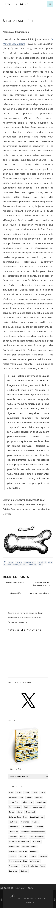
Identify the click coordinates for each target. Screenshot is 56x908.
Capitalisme (41, 802)
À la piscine (13, 866)
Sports (33, 856)
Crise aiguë (30, 812)
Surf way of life (14, 593)
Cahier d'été (27, 802)
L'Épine (35, 822)
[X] (28, 711)
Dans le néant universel (14, 583)
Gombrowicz (29, 562)
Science (12, 856)
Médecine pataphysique (19, 841)
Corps (11, 812)
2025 (34, 792)
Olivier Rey (31, 565)
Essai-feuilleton (36, 817)
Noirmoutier (14, 846)
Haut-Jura (13, 822)
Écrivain (24, 871)
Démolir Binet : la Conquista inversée (41, 584)
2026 (42, 792)
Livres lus (13, 837)
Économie (13, 871)
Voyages (43, 856)
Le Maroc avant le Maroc (41, 593)
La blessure (14, 827)
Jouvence (25, 822)
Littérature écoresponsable (33, 832)
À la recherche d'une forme (33, 866)
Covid (19, 812)
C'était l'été (13, 802)
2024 (11, 562)
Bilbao (29, 797)
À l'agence (34, 861)
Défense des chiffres (18, 817)
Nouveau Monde (29, 846)
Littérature (13, 832)
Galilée (19, 562)
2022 (11, 792)
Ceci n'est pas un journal (34, 807)
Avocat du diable (16, 797)
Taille (40, 565)
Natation (36, 841)
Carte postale (14, 807)
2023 (19, 792)
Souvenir (23, 856)
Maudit (23, 837)
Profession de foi (24, 899)
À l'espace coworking (18, 861)
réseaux (33, 851)
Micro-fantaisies (37, 837)
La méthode (27, 827)
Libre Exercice (16, 4)
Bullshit (38, 797)
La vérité (42, 562)
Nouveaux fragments (16, 565)
